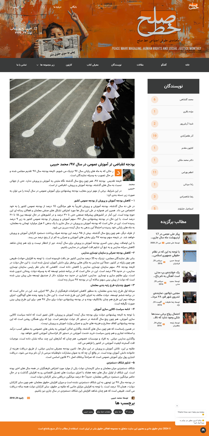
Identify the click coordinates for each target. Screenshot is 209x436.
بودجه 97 (129, 412)
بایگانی (73, 7)
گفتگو (164, 65)
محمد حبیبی (88, 412)
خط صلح (118, 412)
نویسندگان (116, 65)
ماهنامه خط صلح (104, 412)
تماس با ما (22, 65)
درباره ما (57, 7)
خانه (187, 65)
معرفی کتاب (92, 65)
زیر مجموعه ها (47, 65)
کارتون (69, 65)
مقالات (140, 65)
